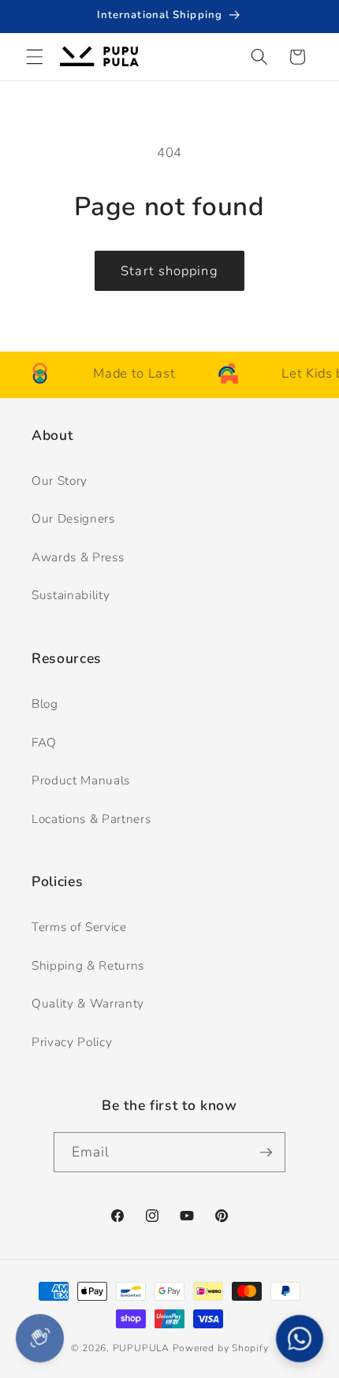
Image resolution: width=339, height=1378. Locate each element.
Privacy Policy (72, 1042)
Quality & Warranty (88, 1003)
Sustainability (71, 595)
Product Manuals (81, 780)
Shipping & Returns (88, 965)
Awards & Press (78, 557)
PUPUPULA (141, 1348)
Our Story (60, 480)
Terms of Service (79, 926)
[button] (35, 57)
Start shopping (169, 271)
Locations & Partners (91, 818)
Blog (45, 703)
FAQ (44, 742)
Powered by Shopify (221, 1348)
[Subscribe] (266, 1152)
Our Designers (73, 518)
